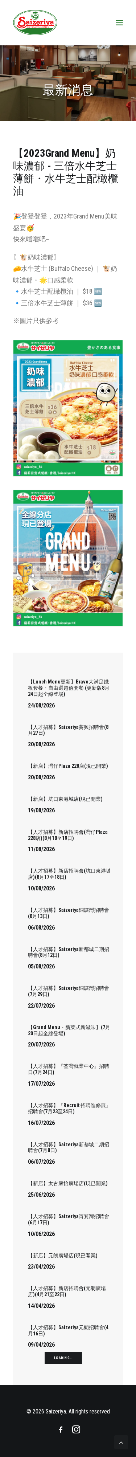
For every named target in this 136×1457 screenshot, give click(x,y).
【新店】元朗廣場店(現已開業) (63, 1255)
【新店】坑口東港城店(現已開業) (65, 799)
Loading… (63, 1358)
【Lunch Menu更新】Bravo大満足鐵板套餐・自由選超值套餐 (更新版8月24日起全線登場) (69, 688)
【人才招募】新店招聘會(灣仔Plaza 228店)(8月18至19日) (68, 835)
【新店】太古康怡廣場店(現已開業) (68, 1183)
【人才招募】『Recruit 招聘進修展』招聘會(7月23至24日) (69, 1108)
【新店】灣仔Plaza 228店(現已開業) (68, 766)
